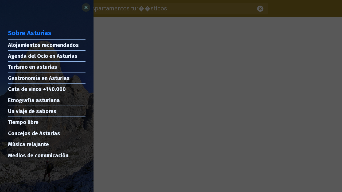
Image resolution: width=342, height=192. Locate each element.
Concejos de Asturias (34, 133)
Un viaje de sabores (32, 111)
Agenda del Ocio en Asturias (42, 56)
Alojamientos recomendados (43, 45)
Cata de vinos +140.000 (37, 89)
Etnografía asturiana (34, 100)
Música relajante (28, 144)
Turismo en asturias (32, 67)
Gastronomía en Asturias (39, 78)
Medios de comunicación (38, 155)
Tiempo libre (23, 122)
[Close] (86, 7)
